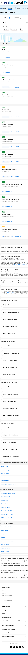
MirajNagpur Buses (10, 319)
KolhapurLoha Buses (10, 435)
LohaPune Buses (9, 387)
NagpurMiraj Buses (10, 360)
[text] (3, 8)
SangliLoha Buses (9, 442)
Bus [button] (11, 8)
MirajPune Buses (9, 305)
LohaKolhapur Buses (10, 394)
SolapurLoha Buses (10, 449)
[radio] (7, 18)
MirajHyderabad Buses (11, 312)
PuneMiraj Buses (9, 346)
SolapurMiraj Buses (10, 367)
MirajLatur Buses (9, 333)
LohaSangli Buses (9, 401)
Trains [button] (18, 8)
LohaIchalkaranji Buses (11, 415)
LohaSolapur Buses (10, 408)
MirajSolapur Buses (10, 326)
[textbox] (15, 23)
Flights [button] (4, 8)
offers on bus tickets (10, 292)
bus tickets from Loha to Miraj (20, 264)
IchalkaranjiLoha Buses (11, 456)
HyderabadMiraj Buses (11, 353)
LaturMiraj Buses (9, 374)
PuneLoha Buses (9, 428)
